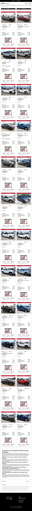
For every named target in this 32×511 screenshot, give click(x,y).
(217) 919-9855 (22, 498)
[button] (15, 18)
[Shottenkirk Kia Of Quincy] (9, 3)
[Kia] (3, 3)
